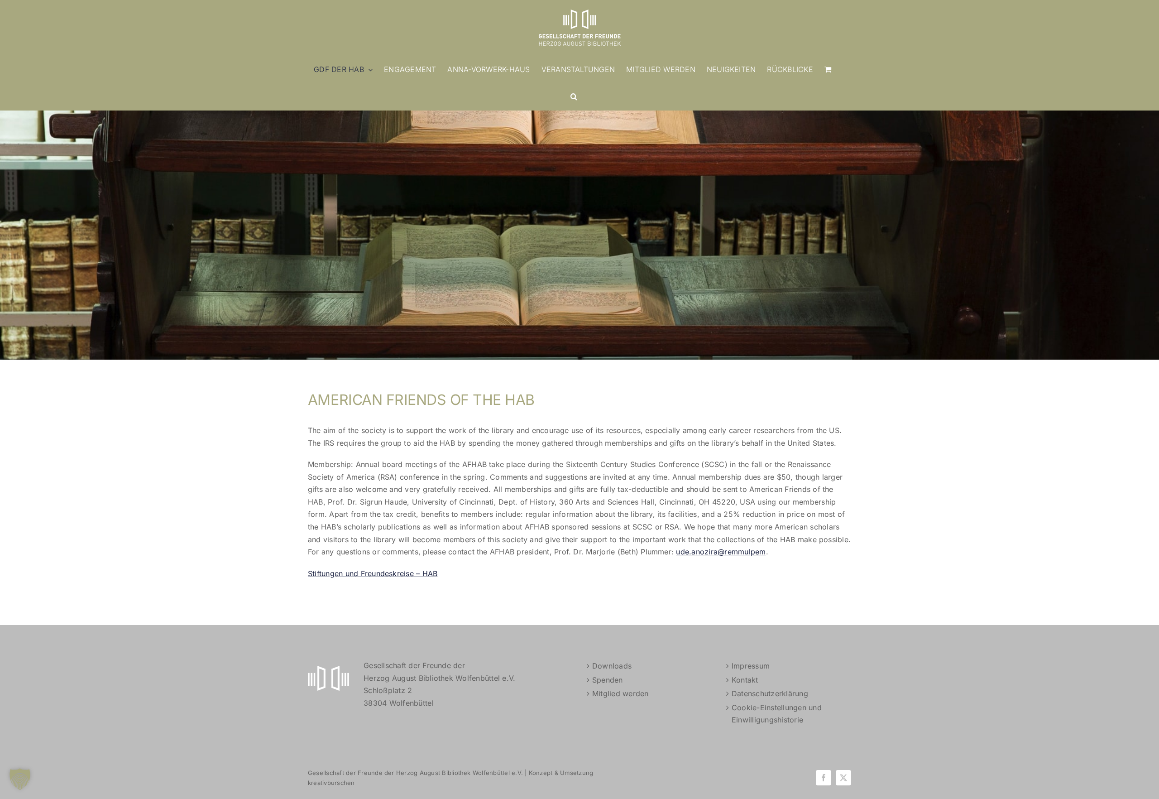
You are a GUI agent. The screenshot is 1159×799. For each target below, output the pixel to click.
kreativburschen (331, 782)
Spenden (607, 679)
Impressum (751, 665)
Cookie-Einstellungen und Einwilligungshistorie (777, 714)
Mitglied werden (620, 693)
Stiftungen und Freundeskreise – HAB (372, 573)
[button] (573, 96)
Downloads (612, 665)
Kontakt (745, 679)
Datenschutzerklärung (770, 693)
